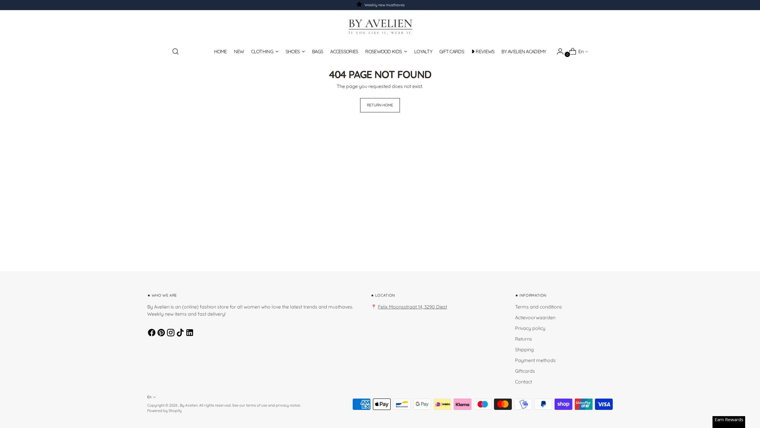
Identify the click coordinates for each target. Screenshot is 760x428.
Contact (523, 382)
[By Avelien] (380, 26)
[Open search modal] (175, 51)
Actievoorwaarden (535, 317)
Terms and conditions (538, 307)
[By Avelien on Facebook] (150, 333)
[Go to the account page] (558, 51)
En (581, 51)
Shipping (524, 350)
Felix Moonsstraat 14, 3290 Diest (412, 307)
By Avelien (189, 405)
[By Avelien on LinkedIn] (188, 333)
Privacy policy (530, 328)
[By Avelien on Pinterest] (160, 333)
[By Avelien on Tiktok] (179, 333)
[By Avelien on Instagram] (169, 333)
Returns (523, 339)
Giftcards (525, 371)
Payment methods (535, 360)
